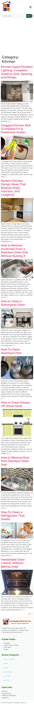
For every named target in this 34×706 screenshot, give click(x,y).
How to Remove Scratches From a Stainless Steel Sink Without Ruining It (14, 251)
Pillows (6, 663)
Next (30, 614)
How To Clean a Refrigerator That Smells (13, 515)
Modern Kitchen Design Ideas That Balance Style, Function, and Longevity (13, 188)
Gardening (7, 680)
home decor (7, 676)
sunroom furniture (9, 659)
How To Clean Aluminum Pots (11, 351)
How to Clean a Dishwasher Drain (13, 302)
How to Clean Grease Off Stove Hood (15, 404)
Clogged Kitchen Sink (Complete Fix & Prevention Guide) (16, 129)
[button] (30, 7)
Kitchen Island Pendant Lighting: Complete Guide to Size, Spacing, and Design (17, 72)
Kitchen (6, 667)
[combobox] (14, 16)
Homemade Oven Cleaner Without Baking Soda (13, 563)
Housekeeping (8, 672)
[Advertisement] (17, 37)
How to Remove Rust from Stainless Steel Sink (15, 461)
